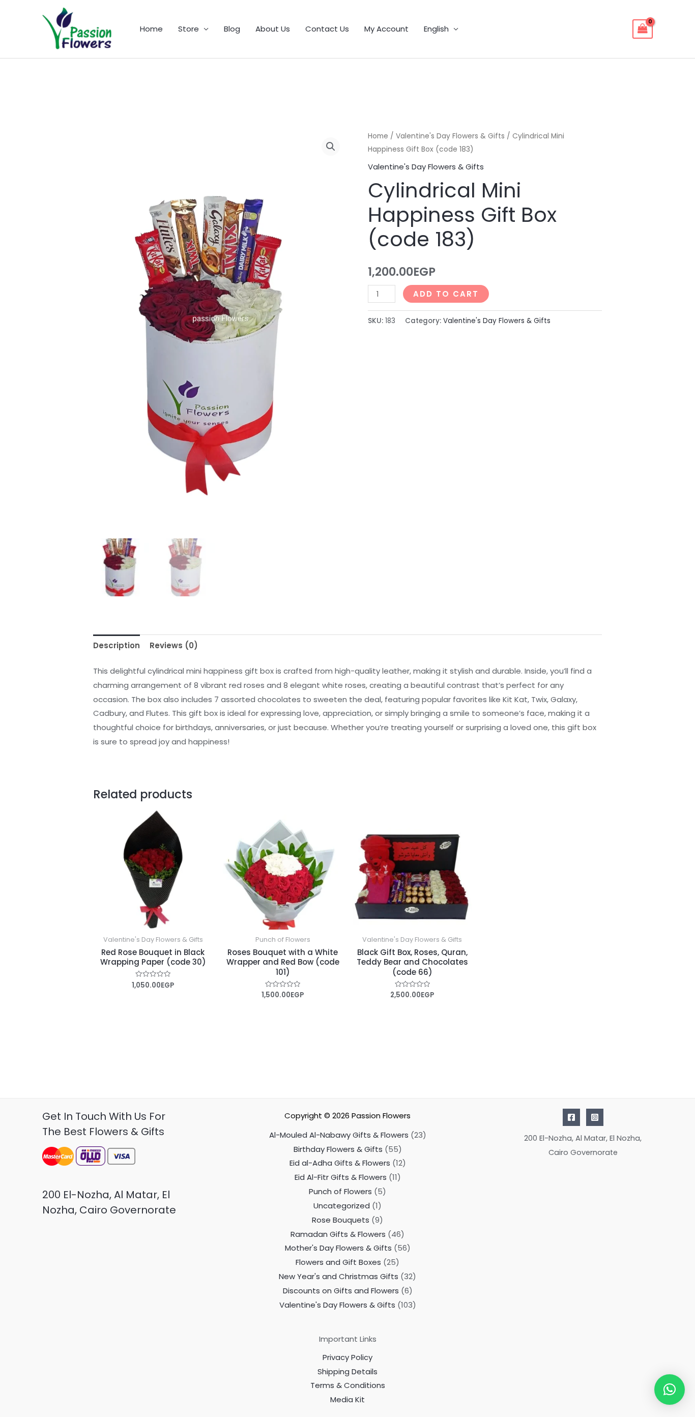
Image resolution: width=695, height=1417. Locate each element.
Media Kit (347, 1399)
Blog (232, 28)
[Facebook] (571, 1117)
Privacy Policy (347, 1357)
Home (151, 28)
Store (188, 28)
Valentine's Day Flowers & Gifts (450, 136)
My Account (386, 28)
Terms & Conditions (347, 1385)
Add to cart (446, 293)
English (436, 28)
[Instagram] (594, 1117)
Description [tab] (116, 645)
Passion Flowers (381, 1115)
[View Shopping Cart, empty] (642, 29)
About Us (272, 28)
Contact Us (327, 28)
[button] (331, 146)
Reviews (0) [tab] (174, 645)
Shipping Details (347, 1371)
